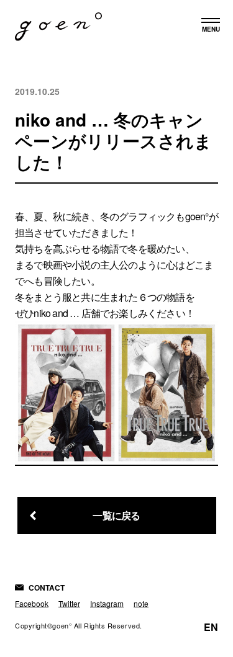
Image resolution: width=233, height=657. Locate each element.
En (211, 627)
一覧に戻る (116, 515)
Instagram (107, 603)
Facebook (31, 603)
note (141, 603)
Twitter (69, 603)
